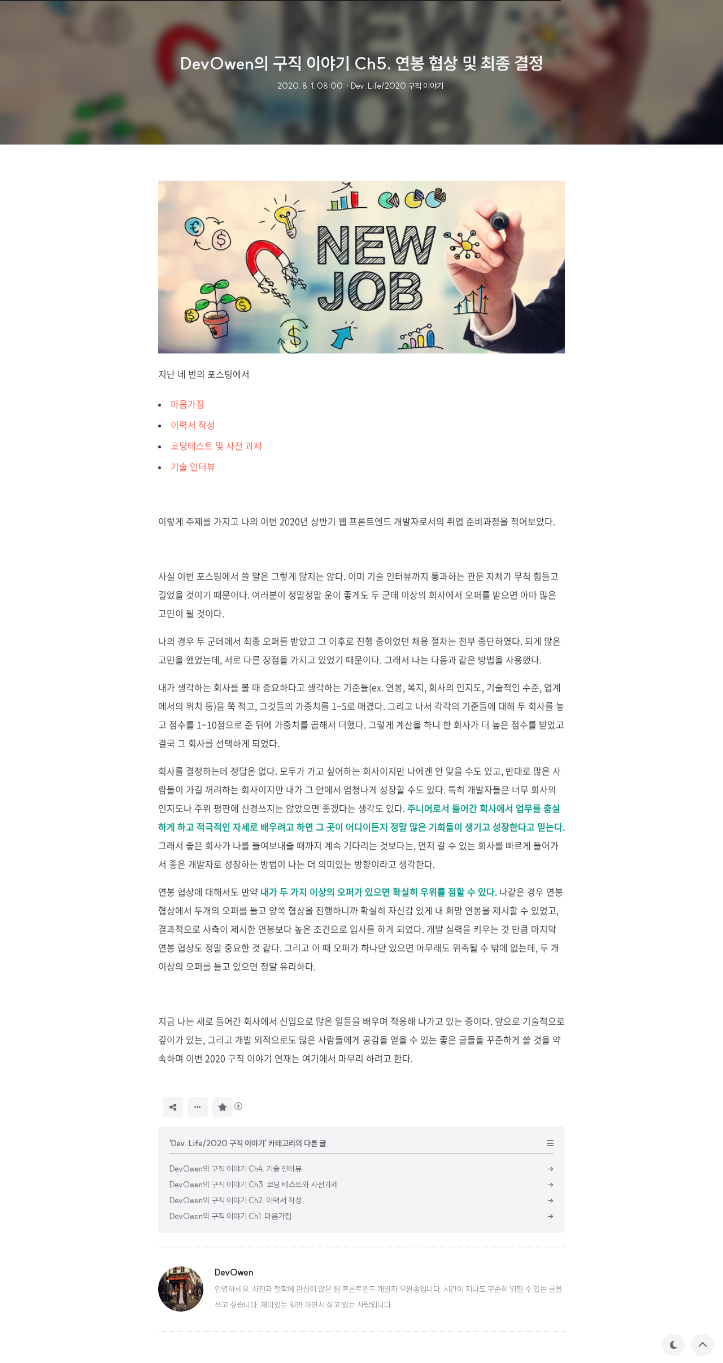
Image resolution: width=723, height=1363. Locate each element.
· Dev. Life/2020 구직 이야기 (394, 86)
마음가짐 (187, 403)
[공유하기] (173, 1107)
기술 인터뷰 (193, 466)
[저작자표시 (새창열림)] (238, 1106)
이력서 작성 (193, 424)
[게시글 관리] (198, 1107)
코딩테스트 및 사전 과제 (216, 445)
